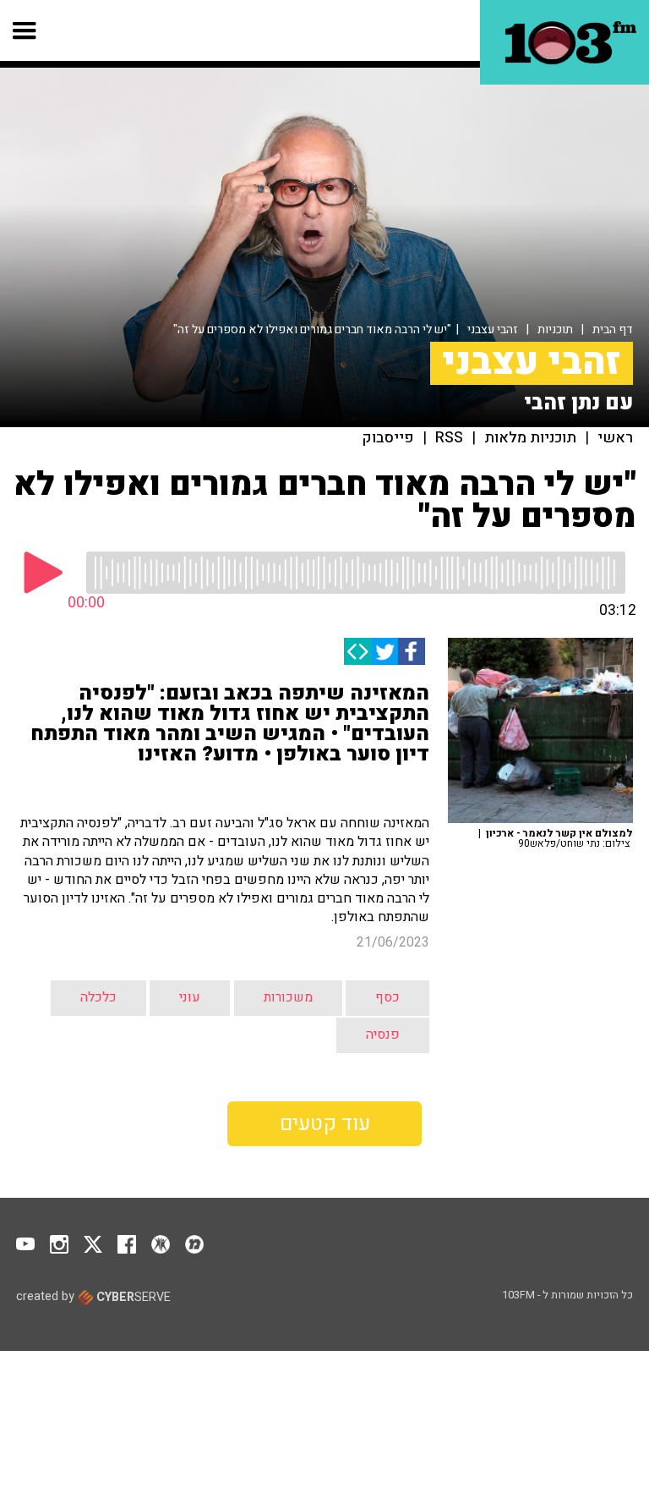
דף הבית (612, 329)
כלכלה (98, 997)
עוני (189, 997)
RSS (449, 438)
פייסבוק (388, 438)
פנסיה (383, 1034)
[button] (25, 30)
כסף (387, 997)
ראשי (615, 438)
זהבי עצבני (492, 329)
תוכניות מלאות (530, 438)
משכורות (288, 997)
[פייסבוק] (411, 651)
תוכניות (555, 329)
